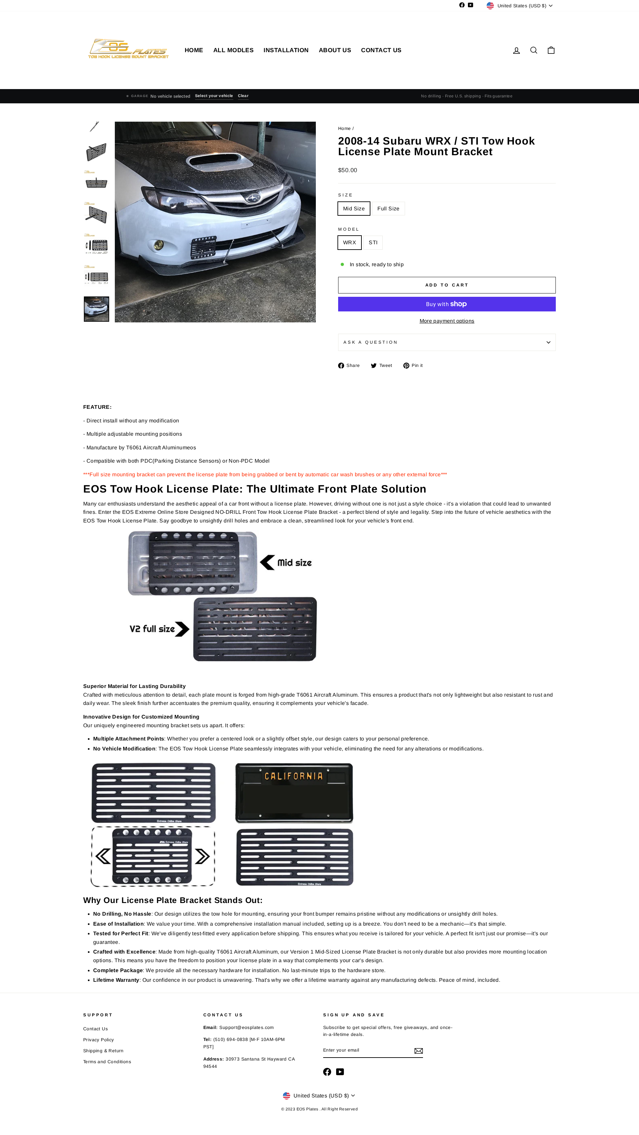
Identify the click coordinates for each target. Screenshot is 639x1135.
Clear (243, 95)
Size (345, 194)
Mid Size (354, 208)
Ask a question (370, 342)
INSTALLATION (286, 50)
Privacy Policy (98, 1039)
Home (345, 128)
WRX (349, 242)
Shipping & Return (103, 1050)
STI (373, 242)
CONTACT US (381, 50)
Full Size (388, 208)
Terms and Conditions (107, 1061)
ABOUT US (335, 50)
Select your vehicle (214, 95)
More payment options (447, 321)
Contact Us (95, 1028)
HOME (194, 50)
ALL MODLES (233, 50)
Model (349, 229)
